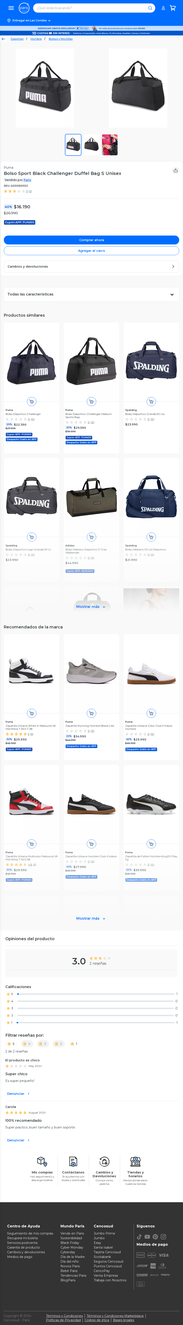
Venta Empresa (106, 1276)
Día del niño (69, 1261)
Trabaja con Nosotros (110, 1280)
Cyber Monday (71, 1247)
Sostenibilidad (71, 1238)
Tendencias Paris (73, 1276)
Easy (97, 1243)
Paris (27, 180)
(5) (31, 734)
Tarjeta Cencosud (107, 1252)
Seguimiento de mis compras (30, 1233)
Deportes (17, 39)
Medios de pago (19, 1257)
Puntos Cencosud (108, 1266)
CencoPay (102, 1271)
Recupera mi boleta (22, 1238)
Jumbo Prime (104, 1233)
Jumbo (99, 1238)
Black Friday (69, 1243)
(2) (30, 191)
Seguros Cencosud (108, 1261)
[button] (91, 20)
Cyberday (67, 1252)
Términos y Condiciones (64, 1316)
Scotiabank (102, 1257)
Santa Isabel (103, 1247)
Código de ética (97, 1320)
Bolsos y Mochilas (61, 39)
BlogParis (67, 1280)
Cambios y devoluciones (26, 1252)
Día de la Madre (72, 1257)
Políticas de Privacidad (63, 1320)
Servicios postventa (22, 1243)
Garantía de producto (23, 1247)
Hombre (36, 39)
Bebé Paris (68, 1271)
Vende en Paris (72, 1233)
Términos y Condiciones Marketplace (115, 1316)
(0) (33, 419)
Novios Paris (70, 1266)
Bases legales (123, 1320)
